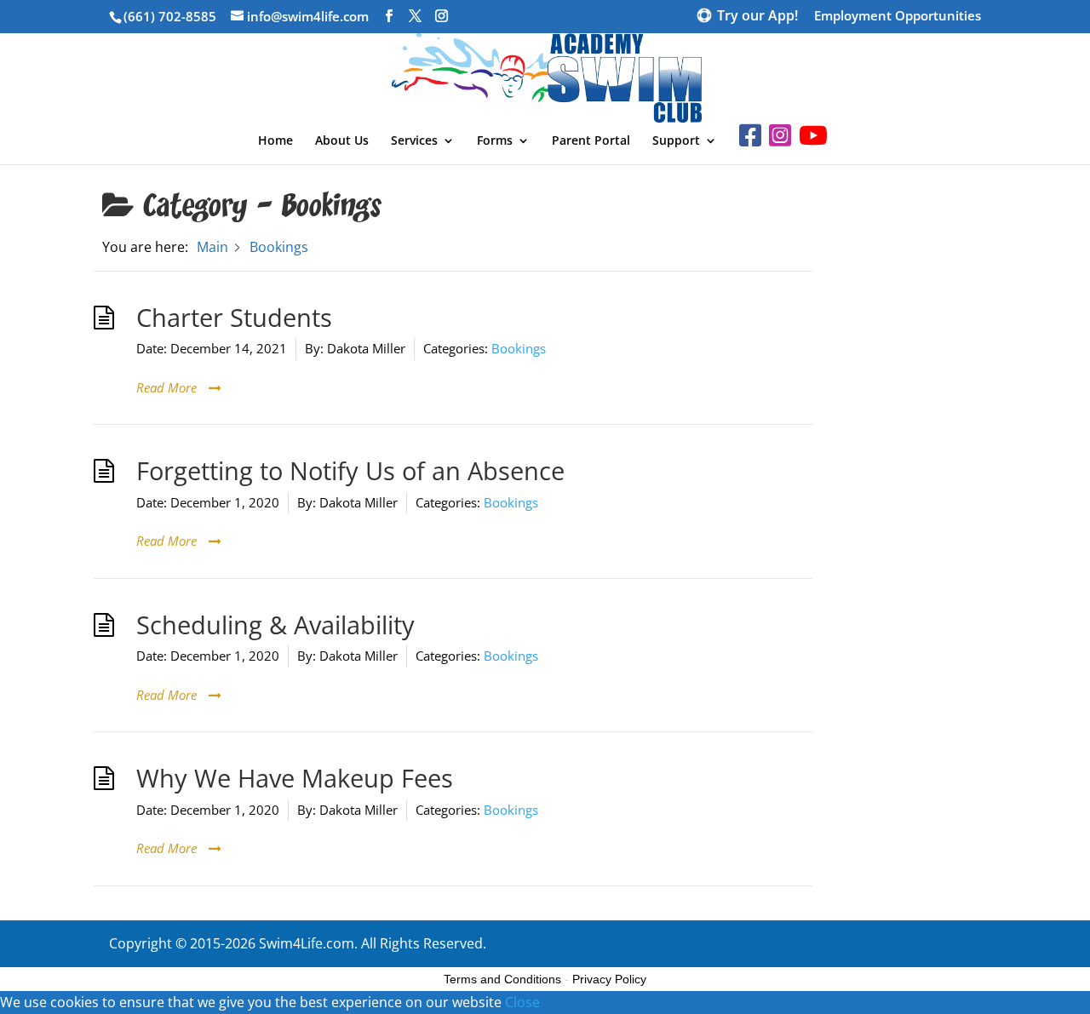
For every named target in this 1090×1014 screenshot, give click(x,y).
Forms (495, 141)
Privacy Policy (609, 979)
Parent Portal (591, 141)
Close (522, 1002)
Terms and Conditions (502, 979)
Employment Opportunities (897, 16)
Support (676, 141)
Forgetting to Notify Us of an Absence (350, 471)
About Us (342, 141)
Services (414, 141)
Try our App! (757, 17)
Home (275, 141)
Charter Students (234, 317)
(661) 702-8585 (169, 16)
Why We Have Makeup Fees (294, 778)
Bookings (518, 348)
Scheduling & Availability (275, 625)
